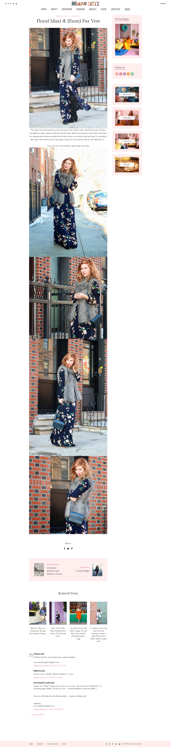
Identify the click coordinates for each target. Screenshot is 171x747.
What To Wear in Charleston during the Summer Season (37, 631)
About (54, 9)
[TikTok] (128, 74)
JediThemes (139, 744)
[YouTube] (132, 74)
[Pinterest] (124, 74)
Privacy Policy (52, 744)
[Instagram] (120, 74)
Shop (127, 9)
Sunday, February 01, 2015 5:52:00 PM (48, 709)
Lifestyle (115, 9)
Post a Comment (37, 714)
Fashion (80, 9)
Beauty (92, 9)
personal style (61, 16)
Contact (40, 744)
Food (103, 9)
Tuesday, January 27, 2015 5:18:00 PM (48, 677)
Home (44, 9)
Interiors (67, 9)
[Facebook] (116, 74)
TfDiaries (128, 744)
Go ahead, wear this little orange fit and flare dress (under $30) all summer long (78, 633)
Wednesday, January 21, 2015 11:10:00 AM (50, 665)
